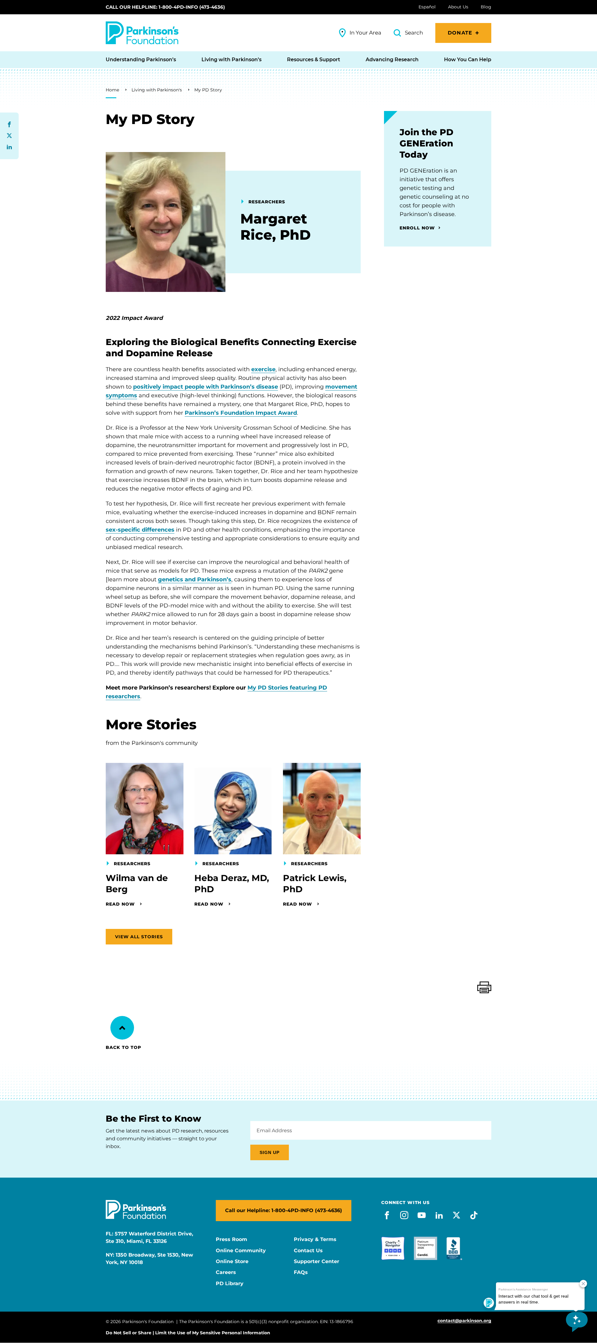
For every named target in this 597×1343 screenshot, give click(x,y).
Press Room (231, 1239)
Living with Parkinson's (157, 90)
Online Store (232, 1261)
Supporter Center (316, 1261)
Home (112, 90)
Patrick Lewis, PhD (314, 883)
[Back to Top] (122, 1028)
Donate (460, 33)
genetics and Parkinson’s (194, 579)
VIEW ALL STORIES (139, 936)
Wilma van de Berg (137, 883)
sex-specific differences (140, 529)
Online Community (241, 1250)
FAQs (301, 1272)
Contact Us (308, 1250)
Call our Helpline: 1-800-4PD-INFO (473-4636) (165, 7)
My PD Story (208, 90)
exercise (263, 369)
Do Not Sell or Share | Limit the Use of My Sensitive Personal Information (188, 1333)
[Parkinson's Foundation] (142, 32)
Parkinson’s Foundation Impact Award (241, 412)
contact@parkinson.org (464, 1320)
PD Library (229, 1283)
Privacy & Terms (315, 1239)
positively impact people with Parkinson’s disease (205, 386)
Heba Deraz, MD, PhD (231, 883)
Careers (226, 1272)
